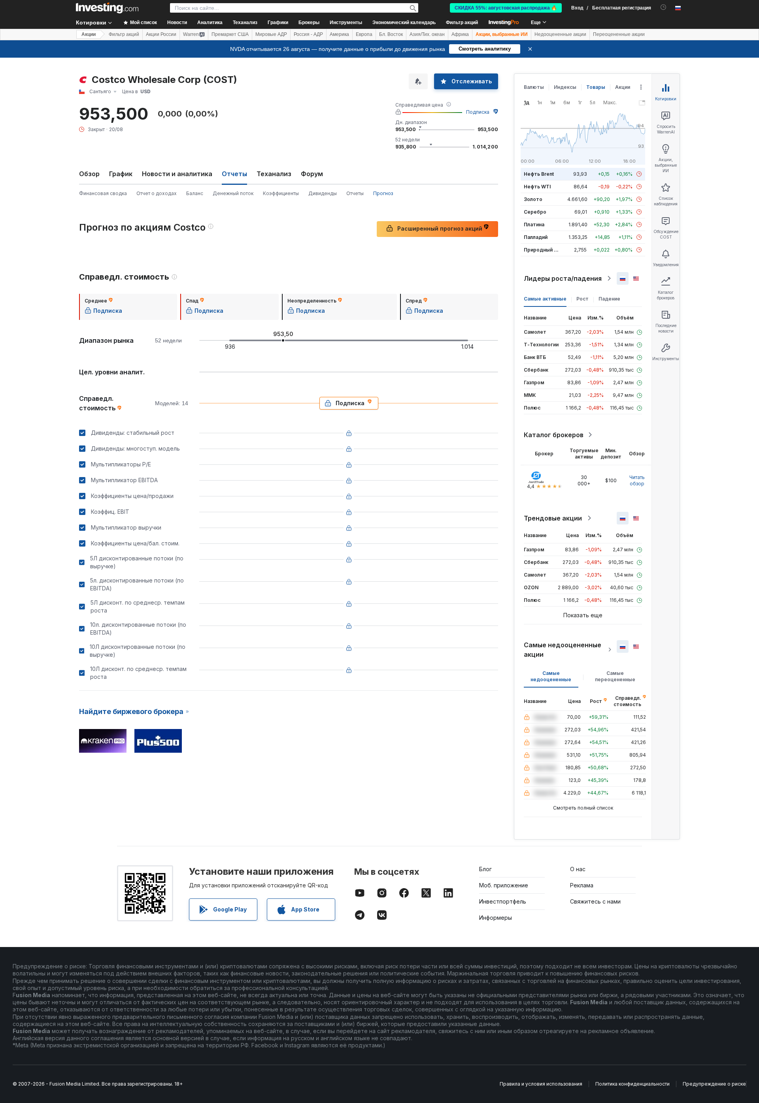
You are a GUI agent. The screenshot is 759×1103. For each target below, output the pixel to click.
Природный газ (542, 250)
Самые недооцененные (551, 676)
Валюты (534, 87)
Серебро (535, 212)
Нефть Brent (539, 174)
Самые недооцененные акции (562, 649)
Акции (88, 34)
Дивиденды (322, 193)
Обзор (89, 174)
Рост (582, 299)
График (120, 174)
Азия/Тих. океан (427, 34)
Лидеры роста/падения (563, 278)
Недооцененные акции (560, 34)
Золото (533, 199)
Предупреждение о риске (714, 1084)
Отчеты (355, 193)
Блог (485, 869)
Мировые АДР (271, 34)
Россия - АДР (308, 34)
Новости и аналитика (177, 174)
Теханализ (274, 174)
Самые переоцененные (615, 676)
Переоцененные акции (619, 34)
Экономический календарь (404, 22)
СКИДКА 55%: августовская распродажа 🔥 (506, 8)
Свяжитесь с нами (595, 901)
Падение (609, 299)
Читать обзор (637, 480)
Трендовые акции (553, 518)
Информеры (495, 917)
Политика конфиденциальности (632, 1084)
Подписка (477, 112)
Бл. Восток (391, 34)
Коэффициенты (281, 193)
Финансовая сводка (103, 193)
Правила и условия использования (541, 1084)
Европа (364, 34)
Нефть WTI (537, 187)
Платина (534, 224)
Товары (595, 87)
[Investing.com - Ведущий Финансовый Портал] (107, 7)
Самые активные (545, 299)
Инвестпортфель (502, 901)
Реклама (581, 885)
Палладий (536, 237)
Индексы (565, 87)
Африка (460, 34)
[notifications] (663, 7)
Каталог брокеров (553, 435)
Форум (312, 174)
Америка (339, 34)
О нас (577, 869)
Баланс (194, 193)
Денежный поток (233, 193)
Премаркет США (230, 34)
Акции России (161, 34)
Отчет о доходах (156, 193)
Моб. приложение (503, 885)
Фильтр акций (462, 22)
